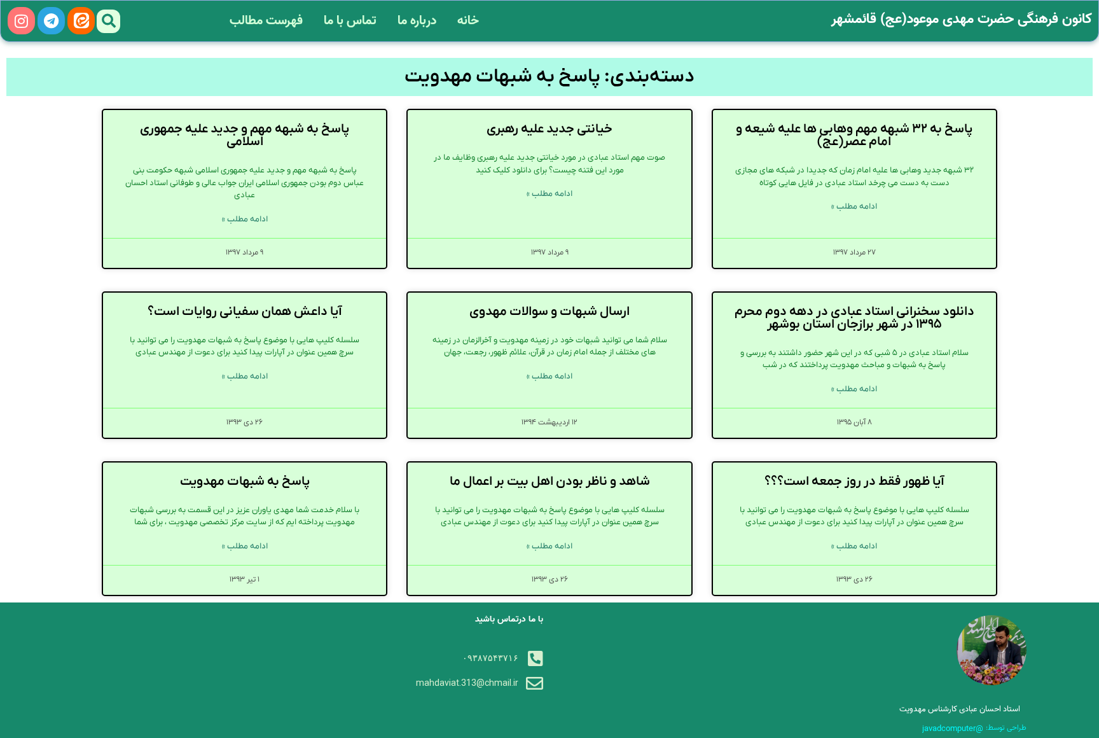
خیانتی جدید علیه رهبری (549, 129)
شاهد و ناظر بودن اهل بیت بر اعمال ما (550, 481)
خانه (468, 21)
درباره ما (416, 21)
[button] (108, 21)
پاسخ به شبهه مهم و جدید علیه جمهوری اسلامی (244, 135)
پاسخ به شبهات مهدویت (245, 481)
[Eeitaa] (81, 20)
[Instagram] (21, 20)
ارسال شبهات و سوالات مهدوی (549, 311)
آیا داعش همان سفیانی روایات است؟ (245, 311)
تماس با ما (350, 21)
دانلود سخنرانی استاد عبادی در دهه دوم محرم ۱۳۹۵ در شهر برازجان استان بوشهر (854, 318)
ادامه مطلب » (854, 206)
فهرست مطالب (266, 21)
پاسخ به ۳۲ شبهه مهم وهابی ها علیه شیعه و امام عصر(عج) (854, 135)
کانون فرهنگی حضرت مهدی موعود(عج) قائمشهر (961, 19)
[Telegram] (51, 20)
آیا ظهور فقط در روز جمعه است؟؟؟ (854, 481)
